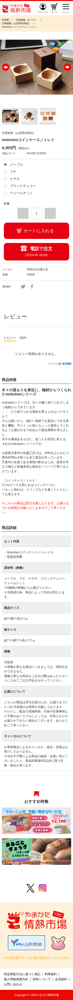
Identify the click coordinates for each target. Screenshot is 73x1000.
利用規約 (51, 974)
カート (54, 12)
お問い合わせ (13, 984)
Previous (5, 67)
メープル (16, 164)
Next (67, 67)
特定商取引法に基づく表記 (22, 974)
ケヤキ (15, 179)
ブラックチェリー (23, 186)
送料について (41, 979)
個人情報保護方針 (16, 979)
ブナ (13, 171)
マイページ (43, 12)
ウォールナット (21, 193)
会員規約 (61, 979)
